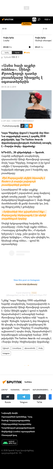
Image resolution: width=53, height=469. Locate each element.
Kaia (34, 293)
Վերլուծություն (40, 390)
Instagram (6, 353)
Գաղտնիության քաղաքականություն (18, 427)
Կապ (30, 416)
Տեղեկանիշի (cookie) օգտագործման (18, 431)
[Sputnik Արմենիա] (8, 20)
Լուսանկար (16, 348)
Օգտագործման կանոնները (13, 416)
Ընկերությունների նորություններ (16, 424)
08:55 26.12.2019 (8, 87)
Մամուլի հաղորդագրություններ (15, 420)
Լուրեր (6, 40)
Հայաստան (15, 390)
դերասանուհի (29, 348)
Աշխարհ (6, 348)
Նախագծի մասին (9, 413)
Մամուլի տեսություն (44, 40)
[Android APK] (9, 443)
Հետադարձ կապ (9, 435)
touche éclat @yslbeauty (26, 284)
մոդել (40, 348)
